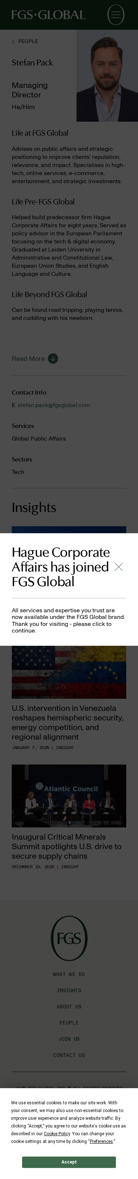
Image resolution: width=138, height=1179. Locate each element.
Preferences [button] (101, 1141)
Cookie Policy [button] (57, 1133)
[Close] (118, 566)
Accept (69, 1162)
